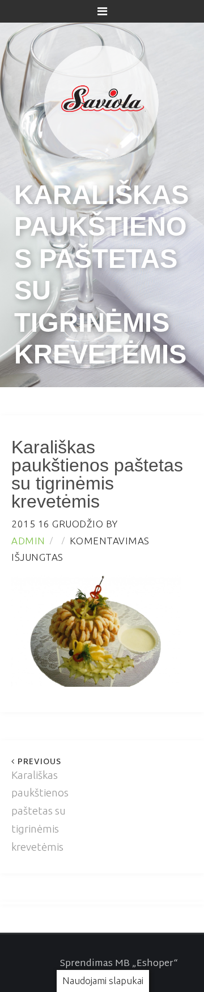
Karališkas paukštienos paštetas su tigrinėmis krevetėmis (40, 805)
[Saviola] (102, 99)
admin (28, 540)
